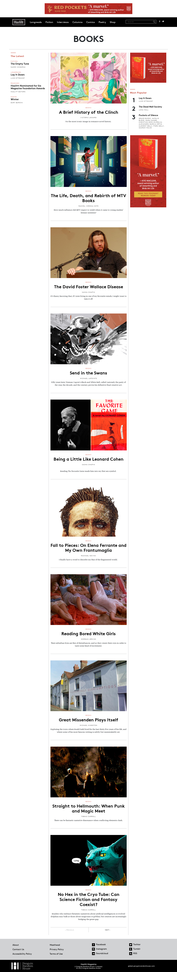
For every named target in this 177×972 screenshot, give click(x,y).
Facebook (159, 21)
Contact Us (18, 949)
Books (88, 108)
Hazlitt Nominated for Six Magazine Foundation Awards (28, 87)
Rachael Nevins (88, 556)
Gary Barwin (17, 102)
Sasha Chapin (88, 292)
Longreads (36, 22)
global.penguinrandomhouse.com (141, 966)
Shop (112, 22)
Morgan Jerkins (88, 639)
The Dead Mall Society (150, 106)
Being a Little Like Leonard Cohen (88, 459)
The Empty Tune (20, 63)
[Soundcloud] (93, 953)
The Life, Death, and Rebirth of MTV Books (88, 197)
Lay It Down (18, 74)
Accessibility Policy (22, 953)
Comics (90, 22)
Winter (15, 99)
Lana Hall (144, 110)
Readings (15, 83)
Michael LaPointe (88, 378)
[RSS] (130, 953)
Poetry (102, 22)
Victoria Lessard (88, 117)
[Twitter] (130, 944)
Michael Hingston (88, 725)
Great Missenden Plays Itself (88, 719)
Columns (77, 22)
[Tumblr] (130, 949)
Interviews (63, 22)
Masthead (55, 945)
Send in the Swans (88, 372)
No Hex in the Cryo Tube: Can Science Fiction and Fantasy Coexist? (88, 899)
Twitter (163, 21)
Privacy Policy (57, 949)
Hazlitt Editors (18, 92)
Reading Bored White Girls (88, 633)
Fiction (49, 22)
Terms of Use (56, 953)
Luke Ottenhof (18, 78)
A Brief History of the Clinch (88, 112)
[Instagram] (93, 949)
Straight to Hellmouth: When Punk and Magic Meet (88, 808)
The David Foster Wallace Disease (88, 286)
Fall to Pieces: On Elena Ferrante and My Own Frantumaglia (88, 547)
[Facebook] (93, 944)
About (16, 945)
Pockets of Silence (148, 115)
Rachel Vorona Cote (88, 206)
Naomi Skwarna (18, 67)
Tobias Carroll (88, 816)
